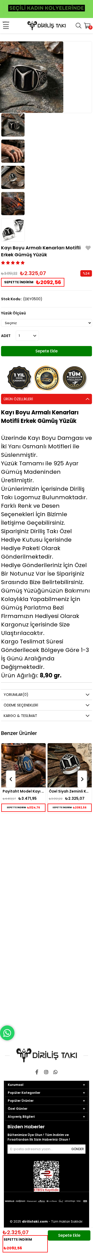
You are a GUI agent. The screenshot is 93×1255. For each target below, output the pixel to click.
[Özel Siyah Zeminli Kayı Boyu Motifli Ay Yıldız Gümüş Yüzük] (34, 765)
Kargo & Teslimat (20, 715)
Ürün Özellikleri (18, 399)
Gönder (77, 1149)
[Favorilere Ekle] (88, 249)
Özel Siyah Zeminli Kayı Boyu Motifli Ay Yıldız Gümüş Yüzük (35, 791)
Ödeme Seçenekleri (21, 705)
